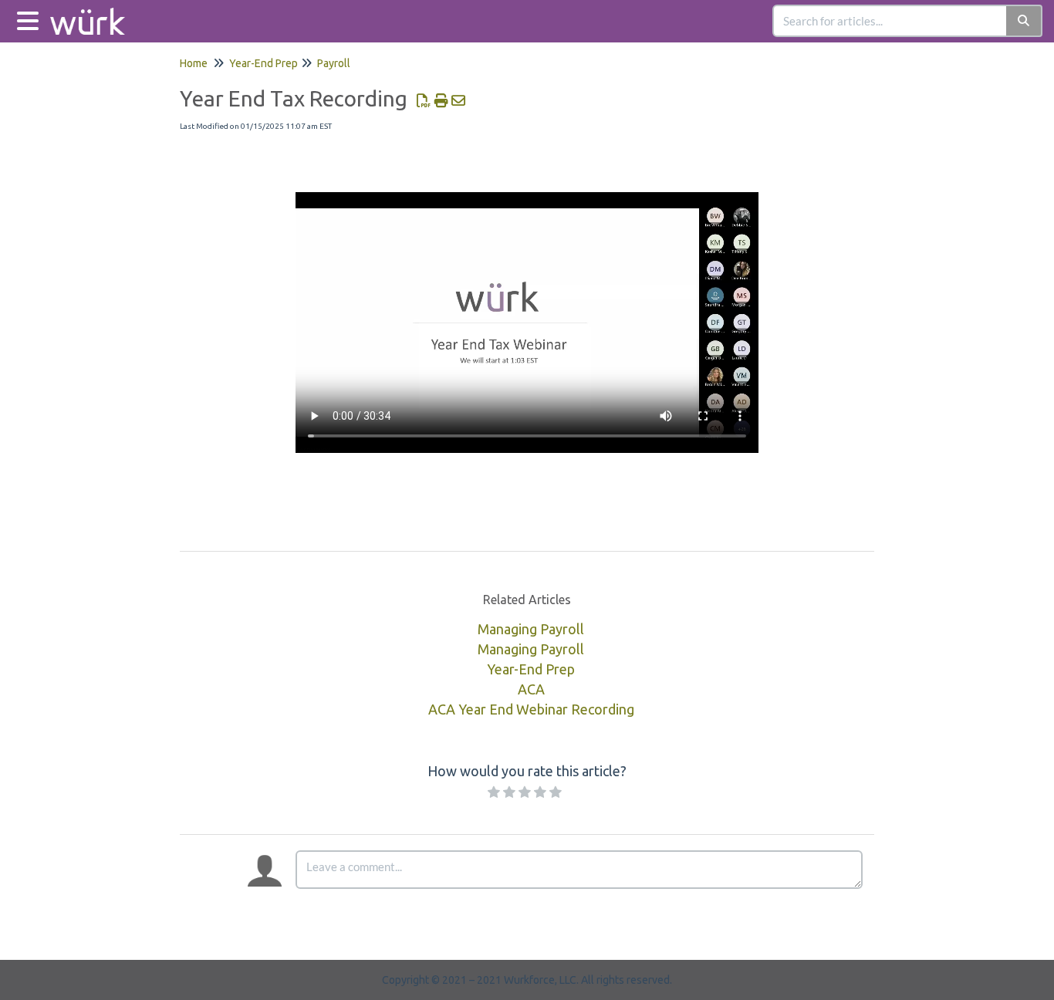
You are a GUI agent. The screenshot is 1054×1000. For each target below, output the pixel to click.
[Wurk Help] (93, 13)
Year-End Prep (263, 63)
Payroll (333, 63)
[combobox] (890, 21)
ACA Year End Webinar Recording (531, 709)
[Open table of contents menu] (31, 19)
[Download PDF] (424, 100)
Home (194, 63)
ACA (531, 689)
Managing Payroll (531, 629)
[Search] (1024, 21)
